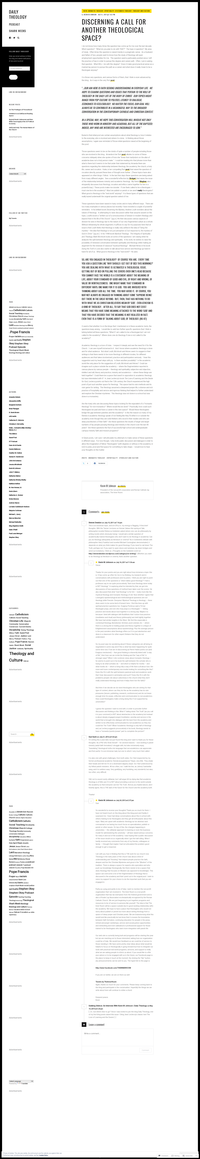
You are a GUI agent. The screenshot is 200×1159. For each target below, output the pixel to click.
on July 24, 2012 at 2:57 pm (124, 800)
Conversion (13, 627)
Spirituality (109, 11)
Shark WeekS (17, 31)
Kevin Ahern (28, 849)
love (26, 325)
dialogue (21, 834)
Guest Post (24, 633)
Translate (24, 1083)
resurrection (13, 879)
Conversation (24, 624)
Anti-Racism (17, 307)
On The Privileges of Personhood (20, 110)
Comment (145, 1050)
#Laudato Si (12, 812)
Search (18, 38)
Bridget (133, 178)
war (29, 912)
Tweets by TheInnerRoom (106, 982)
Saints (11, 340)
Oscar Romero (13, 328)
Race (17, 876)
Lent (11, 325)
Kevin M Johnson (90, 14)
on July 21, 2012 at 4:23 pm (107, 737)
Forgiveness (24, 840)
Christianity (26, 313)
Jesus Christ (26, 322)
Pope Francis (20, 332)
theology (12, 353)
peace (18, 862)
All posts (122, 486)
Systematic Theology (123, 11)
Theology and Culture (141, 11)
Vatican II (17, 912)
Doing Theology (27, 630)
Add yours (106, 512)
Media (11, 859)
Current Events (25, 627)
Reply (127, 523)
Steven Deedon (95, 523)
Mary (32, 856)
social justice (29, 885)
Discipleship (14, 630)
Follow (13, 77)
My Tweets (13, 218)
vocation (24, 912)
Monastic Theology (95, 11)
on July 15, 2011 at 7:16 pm (112, 523)
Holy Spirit (30, 319)
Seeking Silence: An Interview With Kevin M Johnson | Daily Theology (118, 1006)
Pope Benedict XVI (27, 868)
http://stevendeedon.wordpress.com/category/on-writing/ (112, 554)
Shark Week (19, 645)
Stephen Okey (26, 888)
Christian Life (16, 621)
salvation (26, 883)
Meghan (143, 181)
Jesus (20, 322)
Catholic (24, 307)
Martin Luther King (24, 856)
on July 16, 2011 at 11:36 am (124, 562)
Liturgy (11, 856)
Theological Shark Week (19, 350)
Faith (85, 11)
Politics (24, 639)
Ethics (11, 633)
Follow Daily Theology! (19, 51)
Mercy (30, 325)
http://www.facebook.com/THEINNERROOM (113, 968)
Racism (31, 642)
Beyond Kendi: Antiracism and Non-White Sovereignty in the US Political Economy (21, 122)
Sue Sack (93, 737)
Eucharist (12, 840)
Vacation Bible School (22, 909)
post (112, 80)
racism (18, 336)
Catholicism (19, 310)
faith (85, 458)
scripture (12, 885)
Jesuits (15, 322)
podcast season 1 (16, 865)
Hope (11, 322)
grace (31, 840)
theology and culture (129, 458)
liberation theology (19, 325)
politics (18, 868)
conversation (13, 834)
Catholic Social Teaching (18, 618)
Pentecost (23, 862)
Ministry (22, 859)
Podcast (14, 24)
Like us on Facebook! (17, 92)
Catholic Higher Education (23, 818)
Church (20, 316)
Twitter (14, 38)
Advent (11, 307)
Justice (23, 636)
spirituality (113, 458)
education (23, 837)
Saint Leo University (27, 336)
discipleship (18, 319)
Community (13, 624)
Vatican (25, 661)
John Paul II (21, 849)
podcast (20, 328)
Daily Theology (18, 14)
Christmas (13, 316)
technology (19, 900)
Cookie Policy (43, 1155)
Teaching (21, 897)
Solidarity (20, 649)
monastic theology (97, 458)
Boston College (13, 815)
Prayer (11, 337)
